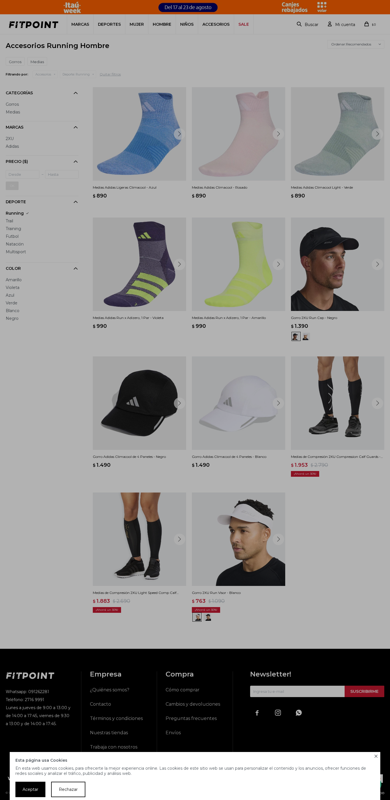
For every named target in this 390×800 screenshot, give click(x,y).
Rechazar (68, 789)
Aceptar (30, 789)
